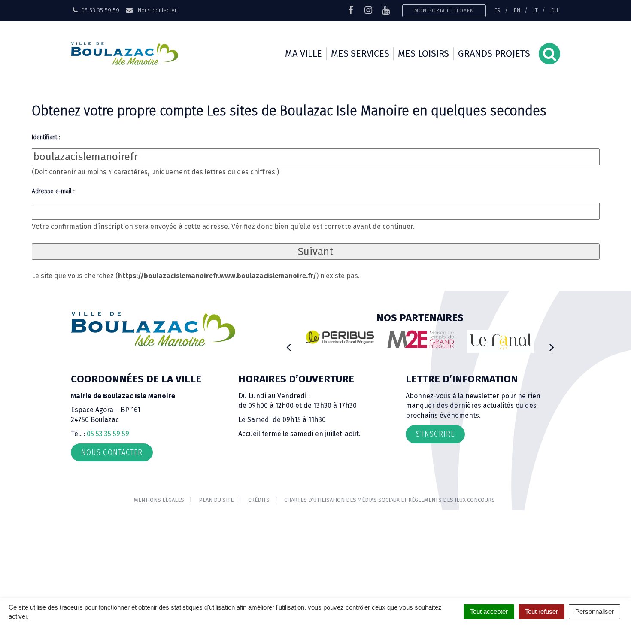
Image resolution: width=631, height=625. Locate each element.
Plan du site (216, 500)
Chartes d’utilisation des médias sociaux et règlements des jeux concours (389, 500)
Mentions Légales (159, 500)
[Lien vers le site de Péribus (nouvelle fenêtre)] (340, 337)
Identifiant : (46, 137)
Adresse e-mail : (53, 191)
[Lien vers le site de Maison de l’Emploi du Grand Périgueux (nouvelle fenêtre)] (421, 339)
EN (517, 10)
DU (554, 10)
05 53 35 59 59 (108, 434)
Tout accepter (489, 611)
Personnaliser (594, 611)
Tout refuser (541, 611)
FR (497, 10)
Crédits (259, 500)
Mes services (360, 53)
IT (536, 10)
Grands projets (494, 53)
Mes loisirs (423, 53)
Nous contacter (156, 10)
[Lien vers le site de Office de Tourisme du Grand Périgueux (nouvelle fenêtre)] (501, 341)
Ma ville (303, 53)
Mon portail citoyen (444, 10)
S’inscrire (435, 434)
